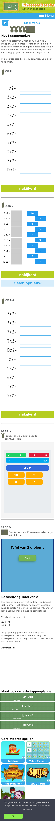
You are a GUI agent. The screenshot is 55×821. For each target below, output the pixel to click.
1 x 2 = (12, 88)
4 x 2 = (11, 115)
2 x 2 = (11, 97)
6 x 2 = (11, 133)
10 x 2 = (12, 170)
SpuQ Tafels (38, 783)
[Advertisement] (23, 668)
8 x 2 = (11, 152)
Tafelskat (13, 761)
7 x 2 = (11, 143)
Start (27, 558)
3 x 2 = (11, 106)
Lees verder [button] (27, 809)
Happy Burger (13, 783)
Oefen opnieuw (27, 283)
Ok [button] (13, 816)
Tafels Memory (38, 761)
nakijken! (27, 188)
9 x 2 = (11, 161)
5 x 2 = (11, 124)
